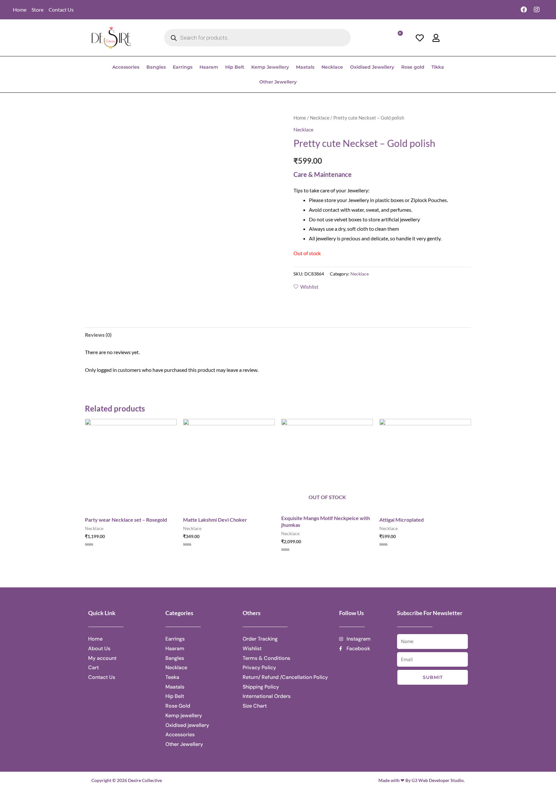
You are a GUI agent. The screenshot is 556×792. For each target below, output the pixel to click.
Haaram (208, 67)
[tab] (98, 334)
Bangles (156, 67)
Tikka (437, 67)
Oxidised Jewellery (372, 67)
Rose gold (412, 67)
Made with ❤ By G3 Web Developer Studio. (421, 780)
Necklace (332, 67)
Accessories (125, 67)
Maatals (305, 67)
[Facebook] (523, 9)
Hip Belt (234, 67)
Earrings (182, 67)
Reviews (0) (98, 335)
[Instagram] (536, 9)
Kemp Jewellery (270, 67)
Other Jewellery (278, 82)
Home (299, 118)
